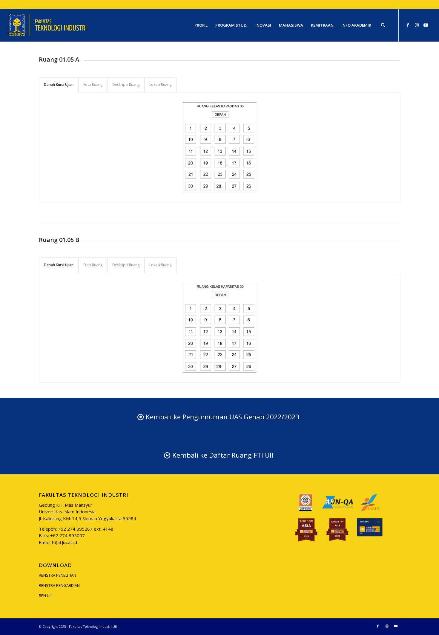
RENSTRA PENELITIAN (57, 575)
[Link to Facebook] (407, 24)
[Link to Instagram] (416, 24)
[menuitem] (201, 25)
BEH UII (45, 595)
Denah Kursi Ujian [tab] (58, 84)
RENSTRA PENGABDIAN (59, 585)
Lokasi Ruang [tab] (160, 84)
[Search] (383, 25)
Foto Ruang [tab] (92, 84)
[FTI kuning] (47, 25)
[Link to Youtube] (425, 24)
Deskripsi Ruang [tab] (125, 84)
